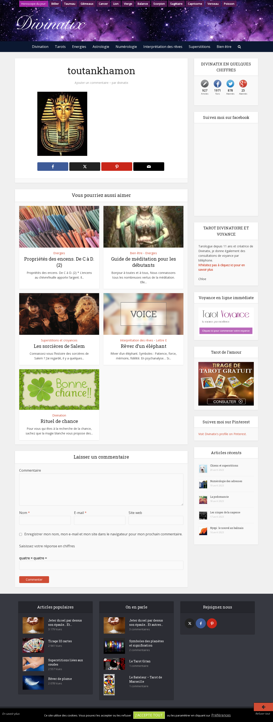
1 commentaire (138, 666)
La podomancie (219, 496)
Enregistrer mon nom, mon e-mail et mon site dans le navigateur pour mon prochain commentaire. (103, 534)
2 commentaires (139, 650)
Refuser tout (262, 713)
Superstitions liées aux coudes (65, 662)
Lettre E (161, 340)
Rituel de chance (59, 421)
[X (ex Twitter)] (190, 623)
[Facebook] (201, 623)
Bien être (224, 46)
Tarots (60, 46)
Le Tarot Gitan (140, 661)
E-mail (80, 512)
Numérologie (126, 46)
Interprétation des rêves (162, 46)
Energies (79, 46)
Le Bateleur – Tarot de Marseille (145, 679)
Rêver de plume (60, 679)
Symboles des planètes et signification (146, 643)
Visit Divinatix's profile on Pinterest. (222, 434)
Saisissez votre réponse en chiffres (47, 546)
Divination (40, 46)
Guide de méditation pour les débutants (143, 262)
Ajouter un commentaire (92, 83)
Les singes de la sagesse (225, 512)
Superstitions (199, 46)
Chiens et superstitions (224, 465)
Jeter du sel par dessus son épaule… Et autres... (146, 622)
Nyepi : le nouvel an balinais (227, 528)
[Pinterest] (212, 623)
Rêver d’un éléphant (143, 346)
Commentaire (30, 470)
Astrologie (101, 46)
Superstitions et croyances (59, 340)
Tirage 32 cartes (60, 641)
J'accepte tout (149, 715)
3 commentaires (139, 629)
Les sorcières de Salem (59, 346)
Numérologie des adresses (226, 481)
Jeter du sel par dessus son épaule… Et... (65, 622)
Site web (135, 512)
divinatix (122, 83)
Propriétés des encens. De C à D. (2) (59, 262)
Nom (24, 512)
